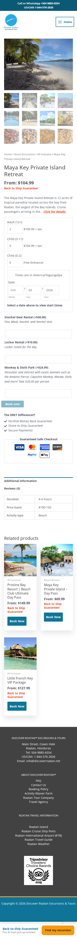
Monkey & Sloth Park (26, 367)
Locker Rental (21, 342)
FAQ (38, 781)
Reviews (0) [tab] (12, 488)
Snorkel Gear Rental (25, 317)
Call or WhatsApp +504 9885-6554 (38, 3)
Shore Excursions (24, 154)
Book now (12, 404)
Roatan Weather (39, 844)
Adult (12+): (15, 222)
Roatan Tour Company (38, 798)
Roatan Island (38, 827)
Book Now (17, 621)
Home (8, 154)
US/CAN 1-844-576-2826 (38, 7)
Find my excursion (58, 930)
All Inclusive (44, 154)
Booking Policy (38, 789)
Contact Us (38, 785)
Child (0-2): (14, 256)
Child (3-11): (15, 239)
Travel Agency (38, 802)
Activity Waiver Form (39, 793)
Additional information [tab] (20, 481)
